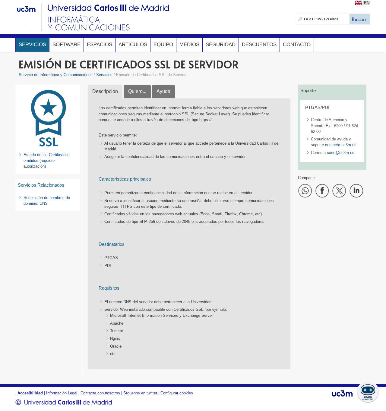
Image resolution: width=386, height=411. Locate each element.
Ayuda (163, 91)
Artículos (133, 44)
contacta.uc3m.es (340, 145)
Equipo (163, 44)
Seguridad (221, 44)
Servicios (32, 44)
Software (66, 44)
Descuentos (259, 44)
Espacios (99, 44)
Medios (189, 44)
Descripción (105, 91)
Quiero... (137, 91)
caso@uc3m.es (340, 152)
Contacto (297, 44)
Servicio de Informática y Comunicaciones (56, 74)
